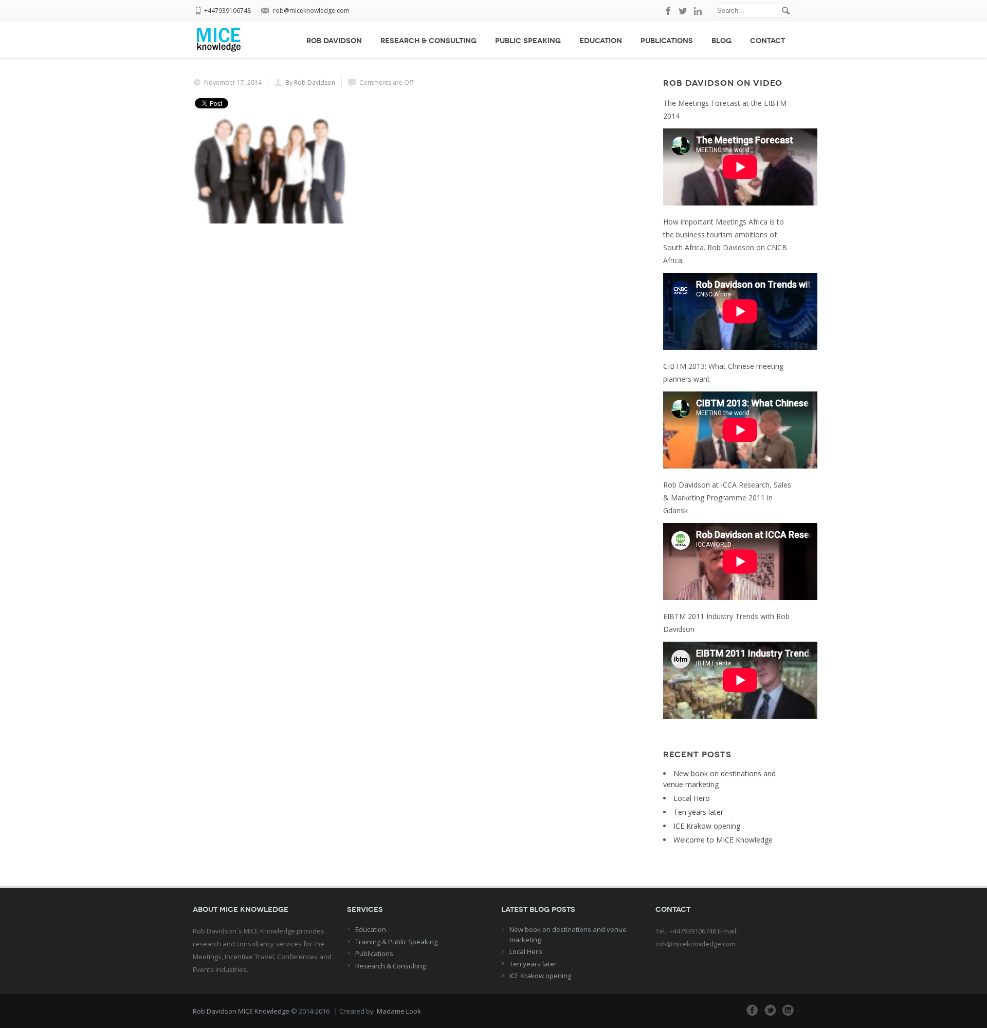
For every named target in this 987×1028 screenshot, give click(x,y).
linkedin (697, 11)
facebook (669, 11)
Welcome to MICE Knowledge (723, 840)
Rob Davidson (334, 40)
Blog (721, 40)
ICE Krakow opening (706, 826)
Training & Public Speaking (396, 941)
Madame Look (399, 1011)
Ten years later (698, 812)
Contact (767, 40)
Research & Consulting (428, 40)
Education (600, 40)
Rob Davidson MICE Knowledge (241, 1011)
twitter (683, 11)
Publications (667, 40)
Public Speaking (528, 40)
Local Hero (691, 798)
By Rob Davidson (310, 82)
